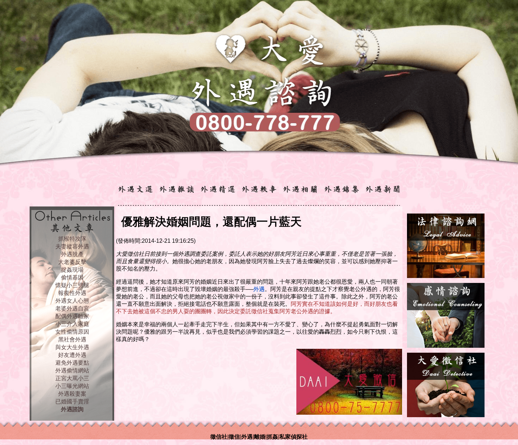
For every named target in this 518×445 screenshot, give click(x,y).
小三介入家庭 (72, 324)
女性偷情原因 (72, 332)
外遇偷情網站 (72, 370)
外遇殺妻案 (72, 394)
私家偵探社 (293, 437)
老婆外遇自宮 (72, 308)
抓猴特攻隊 (72, 239)
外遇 (247, 437)
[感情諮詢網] (446, 346)
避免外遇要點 (72, 363)
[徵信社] (446, 415)
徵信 (234, 437)
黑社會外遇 (72, 339)
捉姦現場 (72, 270)
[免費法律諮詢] (446, 276)
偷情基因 (72, 277)
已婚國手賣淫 (72, 401)
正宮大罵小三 (72, 378)
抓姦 (272, 437)
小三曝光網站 (72, 386)
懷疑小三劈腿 (72, 285)
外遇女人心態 (72, 301)
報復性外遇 (72, 293)
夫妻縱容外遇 (72, 246)
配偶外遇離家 (72, 316)
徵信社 (218, 437)
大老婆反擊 (72, 262)
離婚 (259, 437)
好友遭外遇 (72, 355)
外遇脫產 (72, 254)
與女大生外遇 (72, 347)
